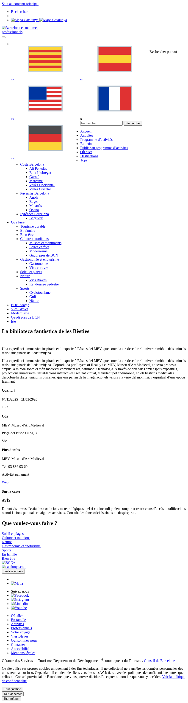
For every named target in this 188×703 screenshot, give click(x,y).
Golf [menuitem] (32, 297)
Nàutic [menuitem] (34, 301)
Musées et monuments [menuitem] (45, 243)
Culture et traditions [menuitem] (34, 239)
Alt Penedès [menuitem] (38, 168)
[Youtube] (19, 608)
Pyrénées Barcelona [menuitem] (34, 214)
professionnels (12, 32)
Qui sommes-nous (24, 640)
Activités (17, 624)
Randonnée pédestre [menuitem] (44, 284)
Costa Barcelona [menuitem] (32, 164)
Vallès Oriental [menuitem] (40, 189)
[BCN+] (9, 563)
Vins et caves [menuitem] (38, 268)
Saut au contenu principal (20, 4)
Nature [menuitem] (25, 276)
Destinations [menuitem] (89, 156)
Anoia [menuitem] (33, 197)
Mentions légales (23, 653)
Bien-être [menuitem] (26, 235)
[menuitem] (85, 131)
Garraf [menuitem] (34, 177)
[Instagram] (20, 599)
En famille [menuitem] (27, 230)
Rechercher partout (163, 52)
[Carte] (39, 20)
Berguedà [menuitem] (36, 218)
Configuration (12, 689)
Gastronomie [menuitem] (38, 263)
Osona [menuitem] (34, 210)
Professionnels (21, 628)
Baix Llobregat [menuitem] (40, 173)
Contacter (18, 645)
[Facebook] (20, 595)
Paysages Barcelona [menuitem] (34, 193)
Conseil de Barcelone (159, 661)
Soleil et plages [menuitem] (31, 272)
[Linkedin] (19, 604)
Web (5, 482)
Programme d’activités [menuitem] (96, 139)
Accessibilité (20, 649)
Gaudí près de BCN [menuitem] (43, 255)
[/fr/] (20, 28)
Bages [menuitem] (33, 201)
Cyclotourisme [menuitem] (39, 292)
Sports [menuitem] (24, 288)
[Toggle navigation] (4, 37)
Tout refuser (11, 698)
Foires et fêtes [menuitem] (39, 247)
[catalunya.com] (14, 567)
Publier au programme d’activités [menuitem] (104, 148)
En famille (18, 620)
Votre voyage (20, 632)
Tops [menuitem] (83, 160)
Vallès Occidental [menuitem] (42, 185)
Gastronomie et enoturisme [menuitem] (39, 259)
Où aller (17, 616)
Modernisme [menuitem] (38, 251)
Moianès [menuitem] (35, 206)
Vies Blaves (19, 636)
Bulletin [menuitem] (86, 144)
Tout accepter (13, 694)
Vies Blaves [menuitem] (38, 280)
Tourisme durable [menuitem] (32, 226)
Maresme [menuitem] (36, 181)
